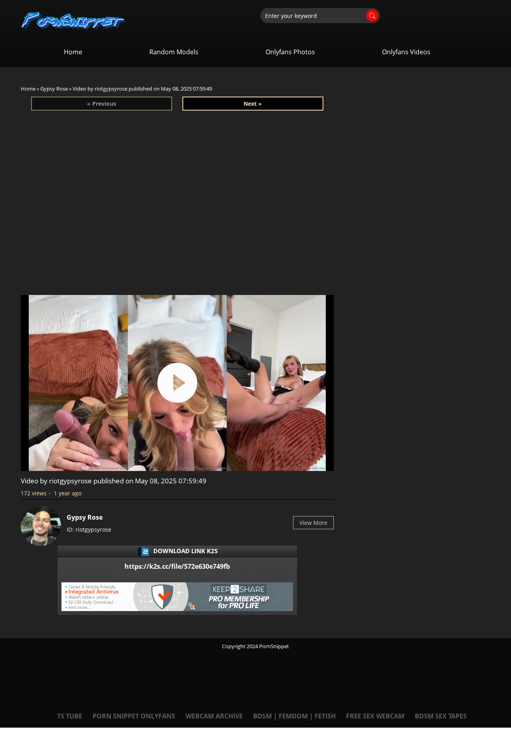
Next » (253, 103)
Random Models (173, 51)
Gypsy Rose (54, 88)
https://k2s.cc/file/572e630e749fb (177, 566)
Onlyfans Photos (290, 51)
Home (73, 51)
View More (313, 522)
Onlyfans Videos (406, 51)
